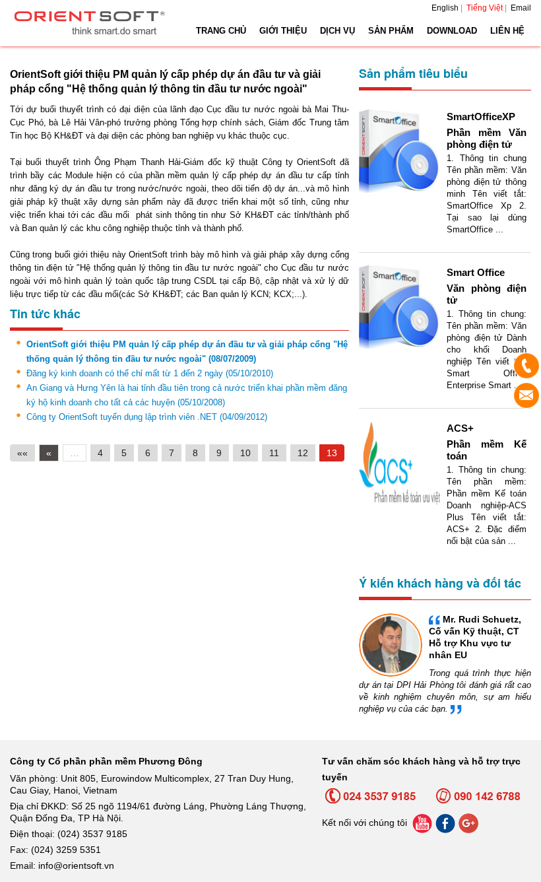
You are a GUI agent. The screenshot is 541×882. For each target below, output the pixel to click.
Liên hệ (507, 31)
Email (521, 8)
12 (303, 453)
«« (22, 453)
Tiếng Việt (484, 8)
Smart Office (476, 272)
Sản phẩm (391, 31)
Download (452, 31)
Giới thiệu (283, 31)
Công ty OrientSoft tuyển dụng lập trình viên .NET (146, 417)
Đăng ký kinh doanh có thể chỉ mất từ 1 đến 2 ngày (149, 373)
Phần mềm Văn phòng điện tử (486, 138)
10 (245, 453)
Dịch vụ (337, 31)
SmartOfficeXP (481, 116)
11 (274, 453)
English (445, 8)
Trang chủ (221, 31)
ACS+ (460, 428)
